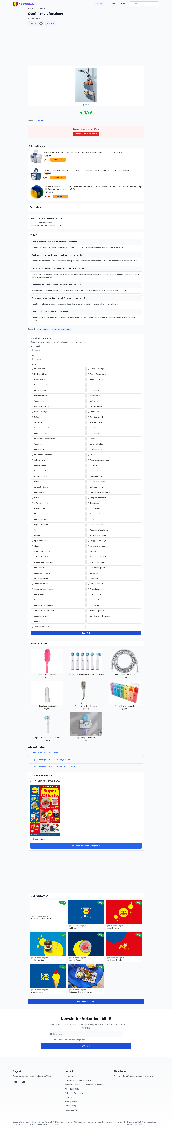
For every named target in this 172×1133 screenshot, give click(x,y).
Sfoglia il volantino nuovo (86, 134)
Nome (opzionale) (37, 346)
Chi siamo (69, 1076)
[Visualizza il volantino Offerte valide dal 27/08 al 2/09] (86, 810)
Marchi (112, 4)
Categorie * (35, 364)
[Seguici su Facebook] (16, 1082)
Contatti (68, 1097)
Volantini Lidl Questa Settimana (78, 1080)
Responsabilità (71, 1110)
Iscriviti (86, 1046)
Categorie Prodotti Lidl (74, 1093)
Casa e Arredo (43, 329)
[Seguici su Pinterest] (23, 1082)
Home (99, 4)
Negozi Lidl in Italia (72, 1089)
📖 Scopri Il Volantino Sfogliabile (86, 846)
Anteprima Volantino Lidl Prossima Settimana (83, 1085)
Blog (123, 4)
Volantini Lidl (35, 23)
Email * (33, 355)
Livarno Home (40, 121)
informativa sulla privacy (75, 1040)
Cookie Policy (70, 1106)
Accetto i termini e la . (67, 1040)
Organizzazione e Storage (61, 329)
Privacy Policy (71, 1101)
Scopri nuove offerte (86, 1002)
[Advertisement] (86, 46)
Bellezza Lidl (41, 9)
